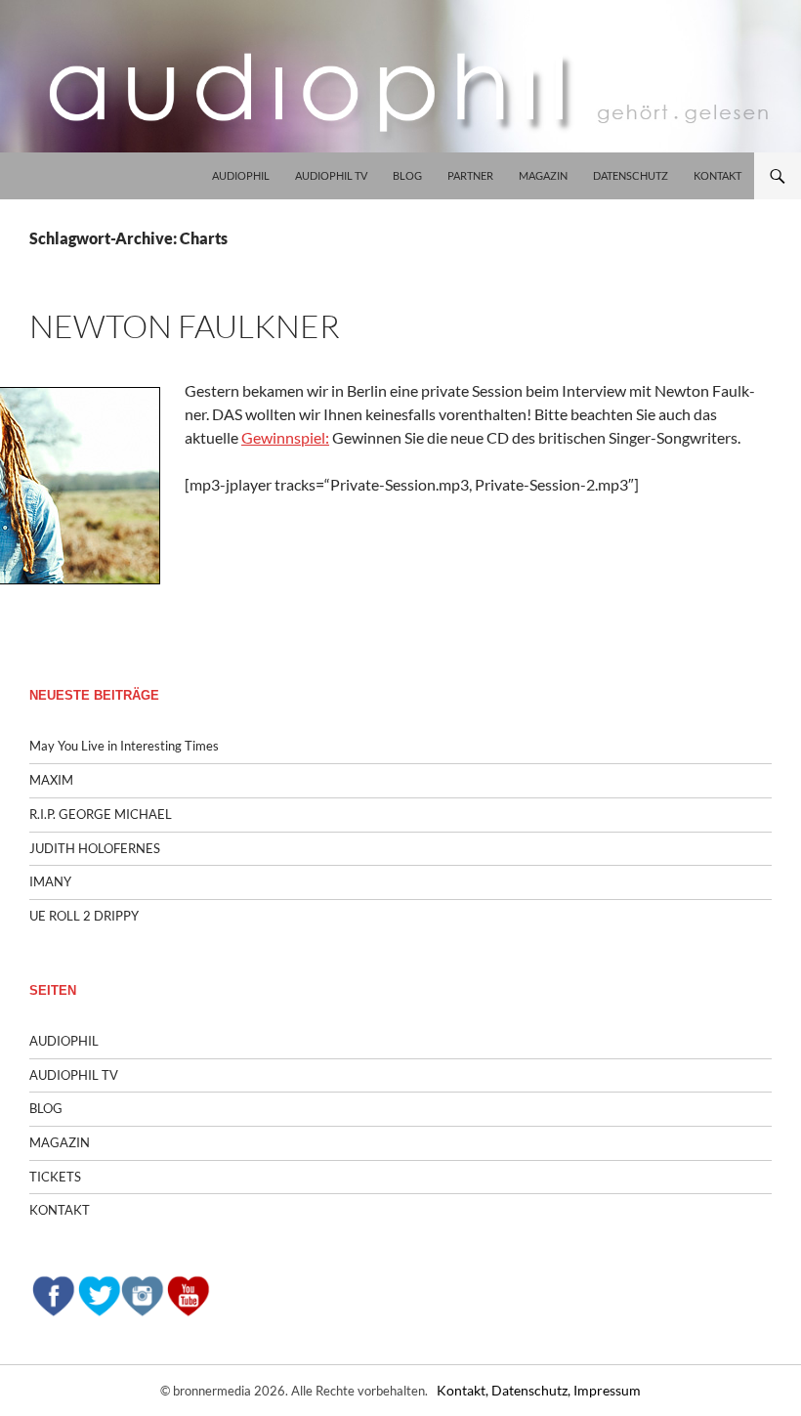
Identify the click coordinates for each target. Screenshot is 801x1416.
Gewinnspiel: (285, 437)
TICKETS (55, 1176)
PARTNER (470, 175)
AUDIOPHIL (241, 175)
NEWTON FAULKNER (184, 326)
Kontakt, (464, 1390)
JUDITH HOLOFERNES (94, 848)
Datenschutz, (532, 1390)
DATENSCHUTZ (630, 175)
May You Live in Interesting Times (124, 745)
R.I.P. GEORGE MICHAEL (100, 814)
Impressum (607, 1390)
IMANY (50, 881)
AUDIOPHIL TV (331, 175)
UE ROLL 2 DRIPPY (84, 915)
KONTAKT (717, 175)
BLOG (407, 175)
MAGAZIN (543, 175)
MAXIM (51, 780)
